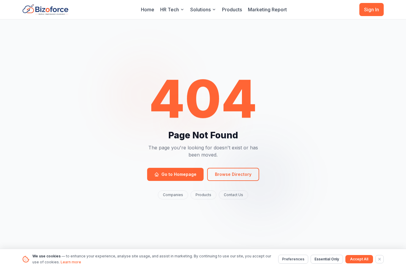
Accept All (359, 259)
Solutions (200, 9)
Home (147, 9)
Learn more (71, 262)
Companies (173, 195)
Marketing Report (267, 9)
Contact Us (233, 195)
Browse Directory (233, 174)
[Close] (379, 259)
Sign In (371, 9)
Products (232, 9)
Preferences (293, 259)
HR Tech (169, 9)
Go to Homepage (178, 174)
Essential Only (326, 259)
